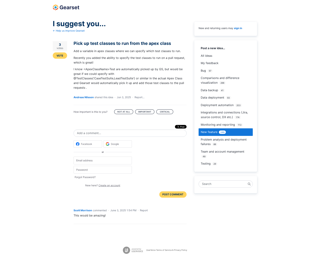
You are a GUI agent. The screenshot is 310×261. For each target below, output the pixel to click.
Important (146, 112)
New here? (102, 185)
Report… (140, 97)
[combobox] (224, 184)
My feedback (210, 63)
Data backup (209, 90)
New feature (209, 132)
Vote (60, 55)
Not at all (125, 112)
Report (144, 210)
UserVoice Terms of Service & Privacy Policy (166, 250)
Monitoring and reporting (218, 124)
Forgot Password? (85, 177)
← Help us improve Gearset (69, 30)
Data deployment (212, 97)
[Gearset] (66, 7)
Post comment (172, 194)
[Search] (249, 184)
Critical (166, 112)
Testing (206, 163)
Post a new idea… (213, 48)
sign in (238, 28)
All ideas (206, 55)
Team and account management (222, 151)
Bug (203, 70)
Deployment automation (217, 105)
